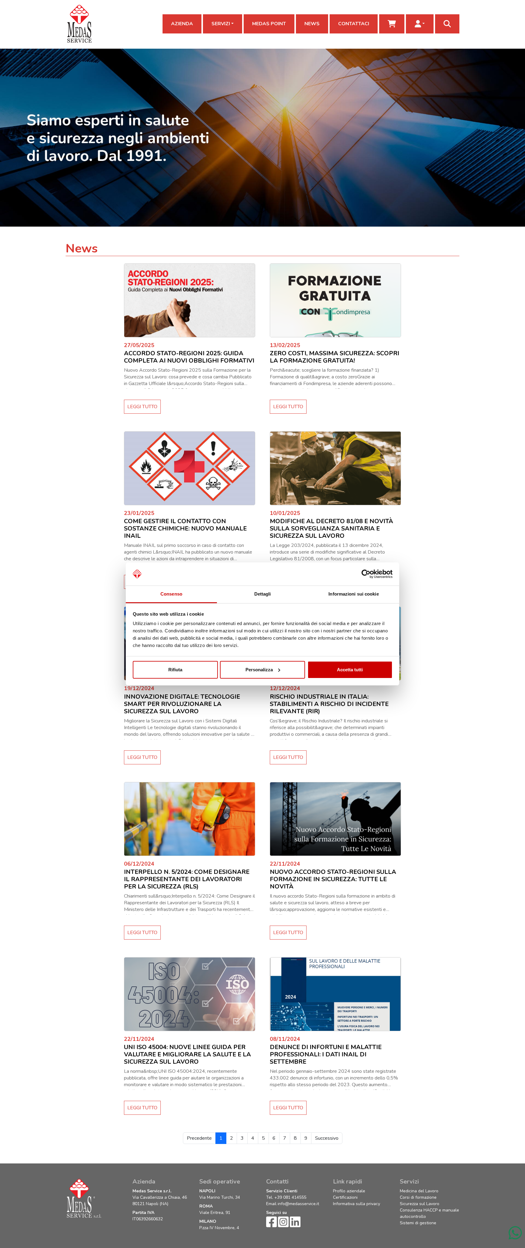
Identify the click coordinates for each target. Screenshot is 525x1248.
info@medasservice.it (298, 1204)
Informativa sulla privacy (356, 1204)
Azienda (182, 23)
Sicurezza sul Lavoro (419, 1204)
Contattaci (353, 23)
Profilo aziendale (349, 1191)
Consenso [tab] (171, 593)
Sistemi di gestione (418, 1223)
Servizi (220, 23)
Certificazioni (345, 1197)
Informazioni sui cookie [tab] (353, 593)
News (312, 23)
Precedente (199, 1138)
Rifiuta (175, 669)
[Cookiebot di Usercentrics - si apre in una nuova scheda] (366, 574)
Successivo (326, 1138)
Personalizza (259, 669)
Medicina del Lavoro (419, 1191)
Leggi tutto (142, 406)
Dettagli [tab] (262, 593)
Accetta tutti (350, 669)
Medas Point (269, 23)
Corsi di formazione (418, 1197)
